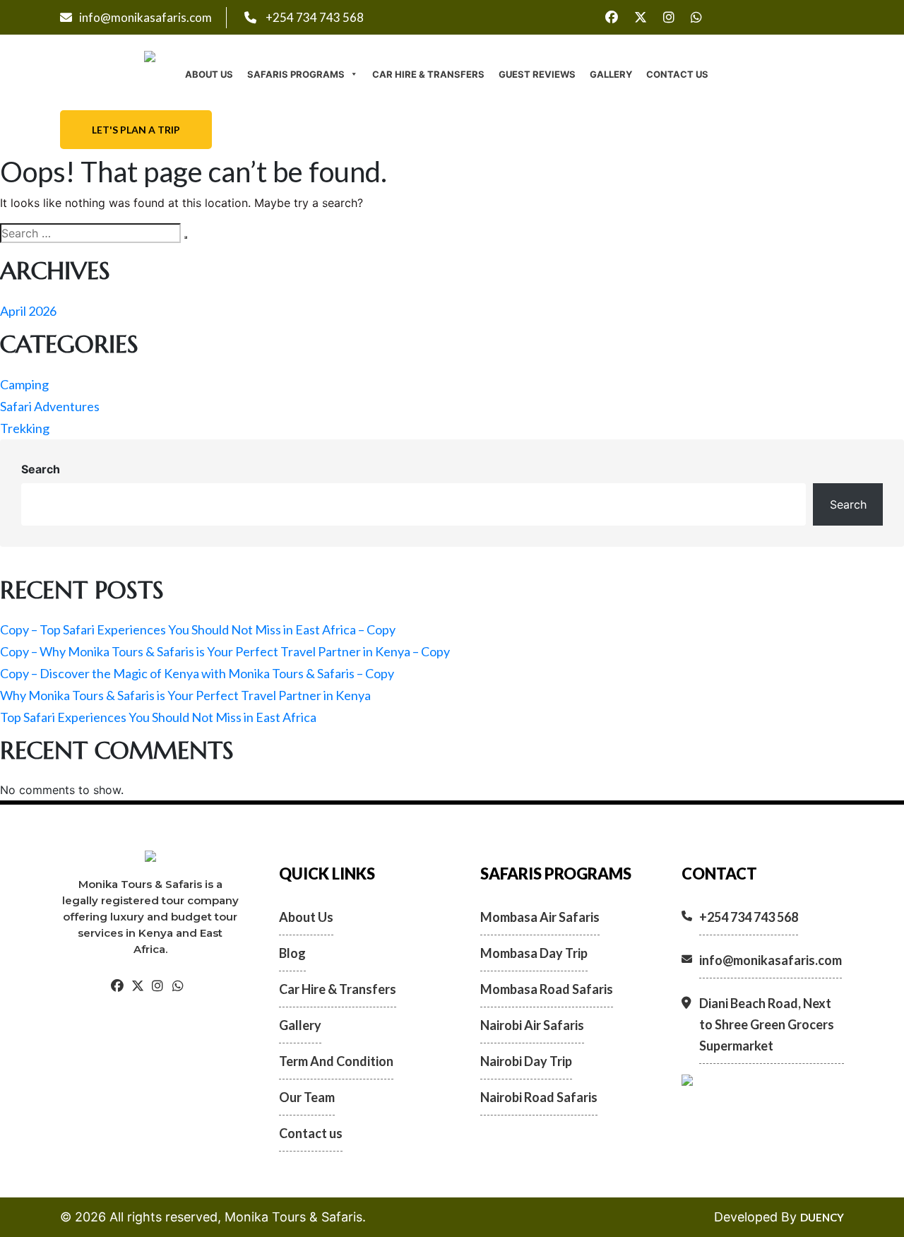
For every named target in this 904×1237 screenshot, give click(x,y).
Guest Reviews (537, 74)
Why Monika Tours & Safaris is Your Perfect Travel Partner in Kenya (185, 695)
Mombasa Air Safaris (540, 917)
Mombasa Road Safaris (546, 989)
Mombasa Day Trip (534, 953)
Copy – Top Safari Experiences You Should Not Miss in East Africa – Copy (198, 629)
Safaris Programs (296, 74)
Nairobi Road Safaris (538, 1097)
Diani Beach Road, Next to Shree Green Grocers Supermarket (766, 1024)
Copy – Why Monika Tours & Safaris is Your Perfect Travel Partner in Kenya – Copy (225, 651)
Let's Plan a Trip (136, 130)
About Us (209, 74)
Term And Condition (336, 1061)
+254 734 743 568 (313, 17)
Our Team (307, 1097)
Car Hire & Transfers (428, 74)
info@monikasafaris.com (145, 17)
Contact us (677, 74)
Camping (24, 384)
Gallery (611, 74)
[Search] (185, 237)
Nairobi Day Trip (526, 1061)
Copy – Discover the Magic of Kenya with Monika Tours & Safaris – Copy (197, 673)
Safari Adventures (50, 406)
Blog (292, 953)
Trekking (24, 428)
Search (40, 469)
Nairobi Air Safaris (532, 1025)
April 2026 (28, 311)
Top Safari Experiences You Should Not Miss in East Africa (158, 717)
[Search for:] (90, 233)
